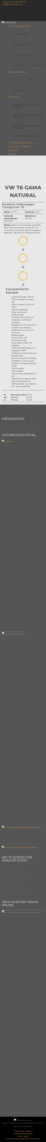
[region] (23, 168)
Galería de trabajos (19, 146)
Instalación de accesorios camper (28, 116)
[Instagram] (43, 11)
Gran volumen (16, 72)
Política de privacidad (23, 1134)
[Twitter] (43, 18)
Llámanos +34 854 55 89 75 (14, 2)
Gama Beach (37, 65)
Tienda (12, 154)
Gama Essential (21, 44)
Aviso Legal (23, 1136)
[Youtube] (43, 14)
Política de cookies (23, 1131)
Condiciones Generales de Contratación (23, 1139)
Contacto (13, 150)
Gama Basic (19, 65)
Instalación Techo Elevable (28, 136)
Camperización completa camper (27, 106)
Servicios (13, 97)
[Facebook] (43, 7)
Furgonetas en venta (20, 143)
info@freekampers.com (12, 4)
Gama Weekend (21, 55)
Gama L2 (17, 80)
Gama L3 (31, 80)
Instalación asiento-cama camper (27, 126)
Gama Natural (21, 34)
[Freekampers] (9, 22)
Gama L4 (17, 90)
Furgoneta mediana (19, 26)
